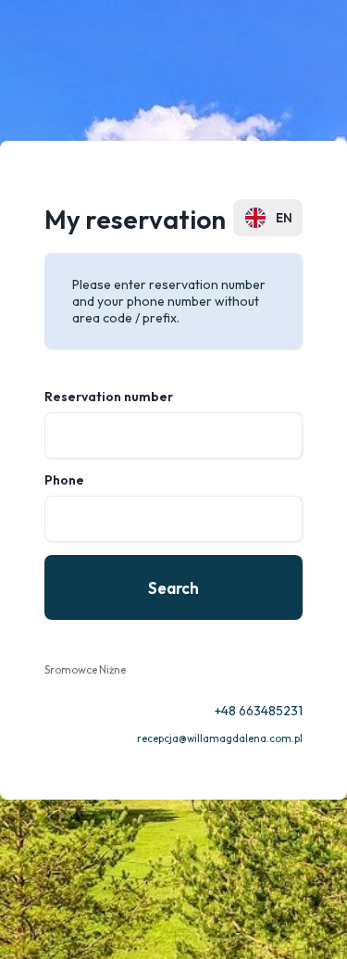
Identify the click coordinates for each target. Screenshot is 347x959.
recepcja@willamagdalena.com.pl (220, 738)
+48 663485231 (259, 710)
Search (173, 588)
